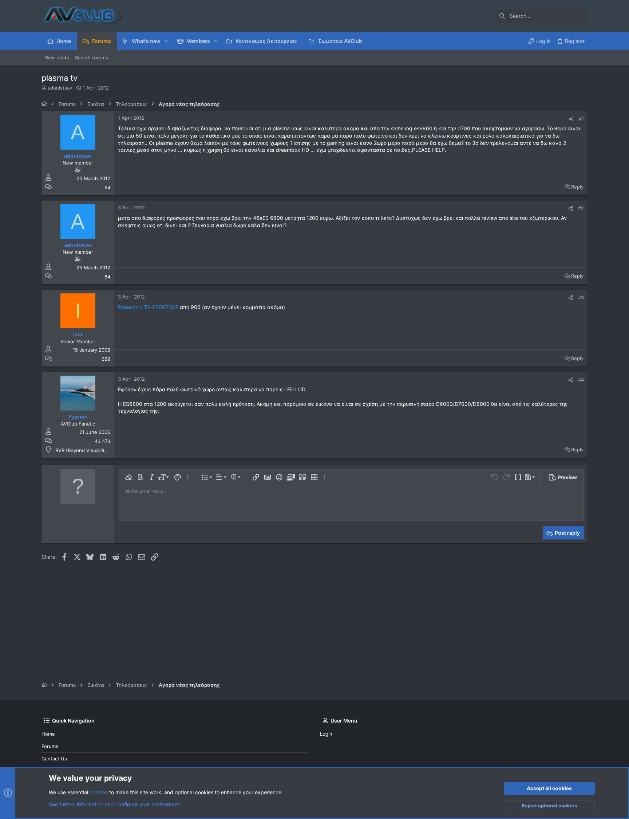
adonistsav (60, 88)
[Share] (571, 118)
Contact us (54, 758)
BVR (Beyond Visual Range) (86, 450)
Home (48, 734)
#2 (581, 208)
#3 (581, 297)
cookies (99, 792)
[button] (166, 41)
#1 (581, 119)
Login (326, 734)
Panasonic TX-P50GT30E (148, 307)
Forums (49, 746)
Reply (577, 187)
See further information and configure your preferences (114, 804)
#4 (581, 380)
